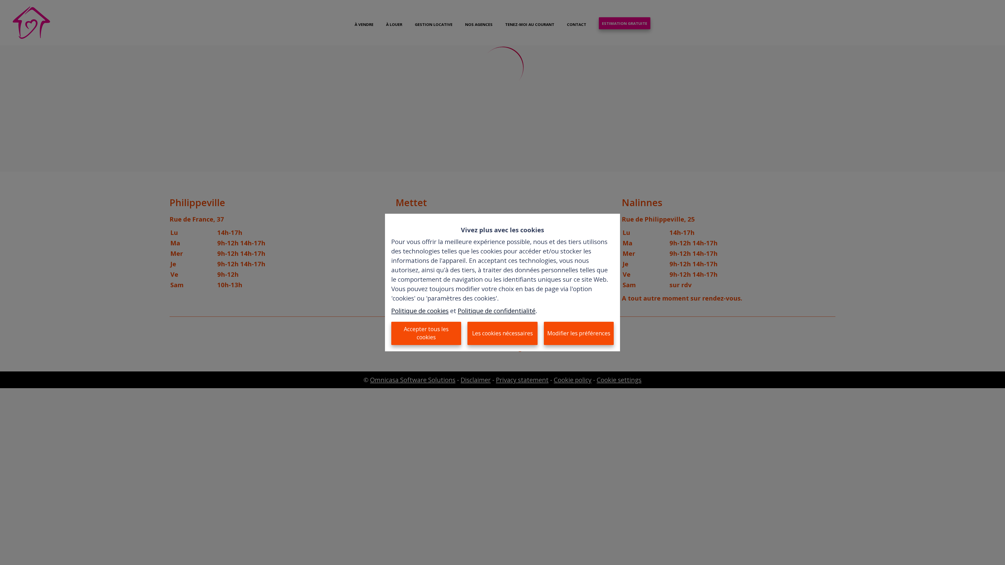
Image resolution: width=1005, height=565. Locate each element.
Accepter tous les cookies (426, 333)
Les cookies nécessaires (502, 333)
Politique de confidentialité (496, 310)
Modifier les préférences (578, 333)
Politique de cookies (420, 310)
